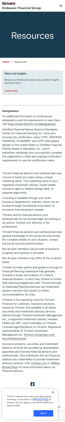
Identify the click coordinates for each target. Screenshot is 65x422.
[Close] (53, 392)
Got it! (43, 413)
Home (5, 61)
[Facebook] (32, 383)
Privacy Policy (41, 399)
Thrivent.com (39, 363)
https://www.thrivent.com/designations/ (32, 124)
